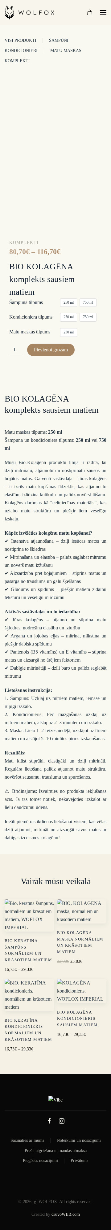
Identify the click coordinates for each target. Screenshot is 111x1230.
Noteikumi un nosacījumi (79, 1140)
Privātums (79, 1160)
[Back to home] (29, 12)
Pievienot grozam (51, 349)
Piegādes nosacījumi (40, 1160)
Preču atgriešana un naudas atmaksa (56, 1150)
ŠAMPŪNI (58, 40)
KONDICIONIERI (21, 50)
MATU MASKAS (65, 50)
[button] (103, 12)
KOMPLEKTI (17, 61)
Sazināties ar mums (27, 1140)
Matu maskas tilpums (29, 331)
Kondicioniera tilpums (30, 316)
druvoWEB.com (65, 1214)
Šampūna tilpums (26, 302)
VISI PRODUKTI (20, 40)
